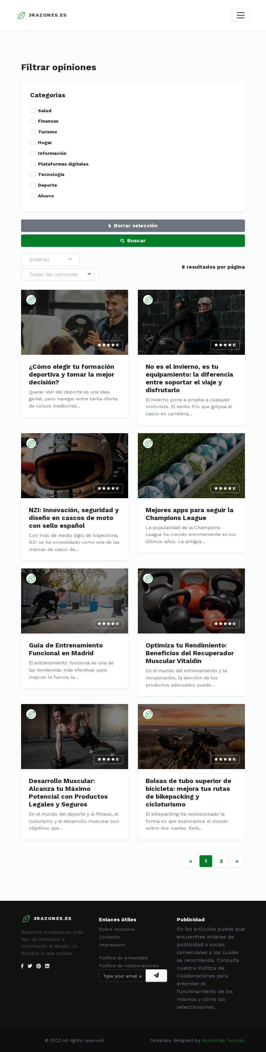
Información (52, 153)
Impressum (112, 944)
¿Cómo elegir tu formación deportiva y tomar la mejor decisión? (71, 374)
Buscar (136, 240)
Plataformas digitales (63, 163)
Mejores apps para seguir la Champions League (190, 514)
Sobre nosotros (117, 929)
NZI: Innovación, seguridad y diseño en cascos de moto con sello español (74, 517)
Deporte (47, 185)
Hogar (45, 142)
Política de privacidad (123, 957)
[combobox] (50, 259)
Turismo (47, 131)
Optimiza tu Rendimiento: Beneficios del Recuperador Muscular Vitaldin (190, 653)
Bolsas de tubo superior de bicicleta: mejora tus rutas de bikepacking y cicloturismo (188, 792)
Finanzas (48, 121)
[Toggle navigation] (241, 15)
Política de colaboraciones (129, 965)
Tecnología (51, 174)
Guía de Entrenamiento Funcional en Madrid (66, 649)
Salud (44, 110)
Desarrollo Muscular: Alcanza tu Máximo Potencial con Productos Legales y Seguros (68, 792)
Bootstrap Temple (223, 1040)
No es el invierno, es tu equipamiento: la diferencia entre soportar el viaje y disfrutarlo (189, 378)
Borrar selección (136, 225)
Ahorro (46, 195)
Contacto (109, 936)
